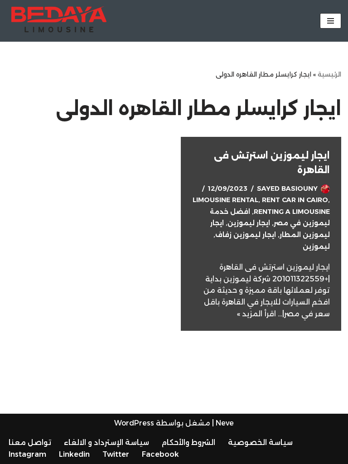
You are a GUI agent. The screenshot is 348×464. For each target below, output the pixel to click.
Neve (225, 423)
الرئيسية (329, 74)
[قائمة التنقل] (330, 21)
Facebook (160, 454)
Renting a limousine (292, 212)
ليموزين (316, 246)
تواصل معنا (30, 442)
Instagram (27, 454)
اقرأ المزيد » (256, 313)
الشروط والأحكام (188, 442)
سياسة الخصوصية (260, 442)
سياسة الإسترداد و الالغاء (106, 442)
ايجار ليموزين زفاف (245, 235)
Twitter (115, 454)
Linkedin (74, 454)
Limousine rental (225, 200)
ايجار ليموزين (248, 223)
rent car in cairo (295, 200)
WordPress (134, 423)
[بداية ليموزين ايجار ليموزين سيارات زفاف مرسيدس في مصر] (56, 20)
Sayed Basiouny (287, 188)
